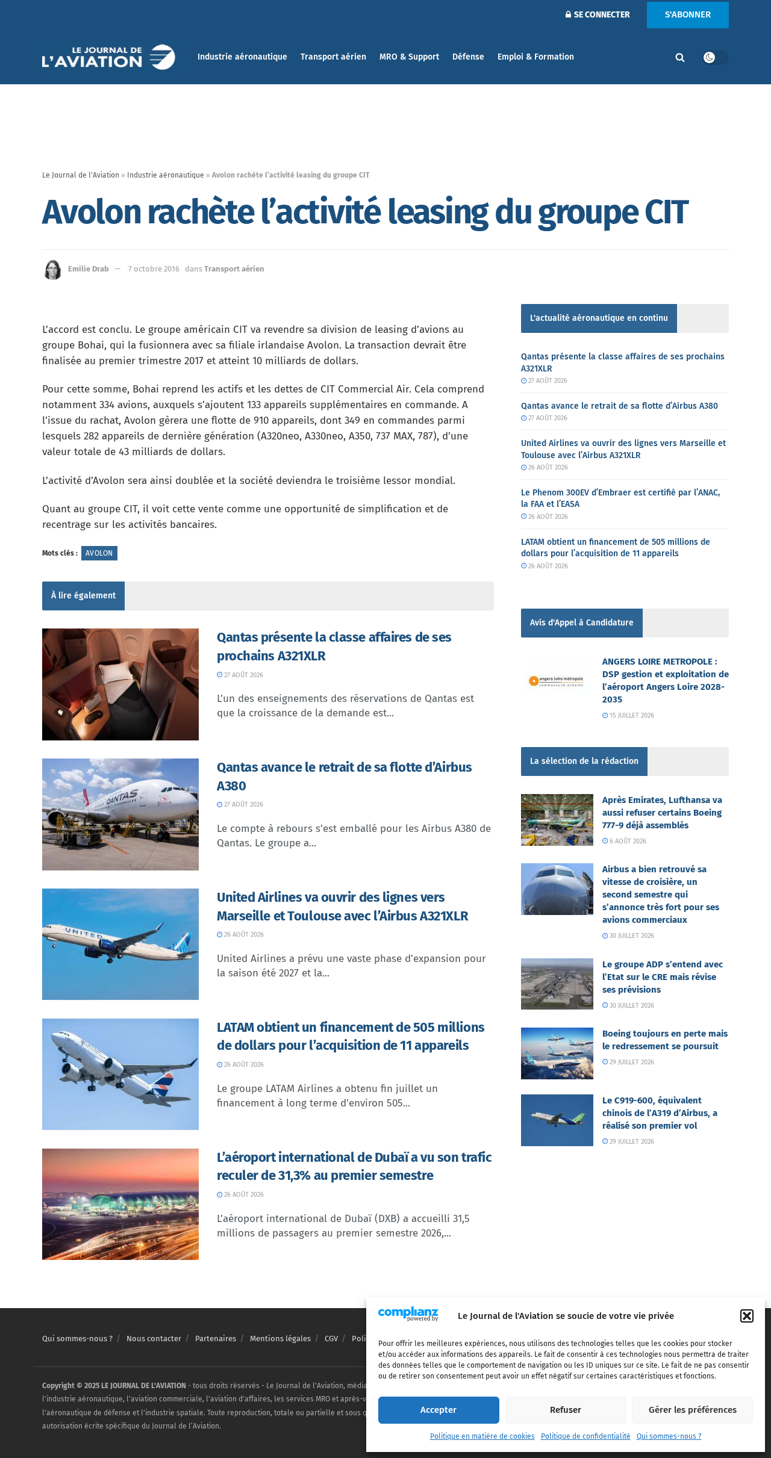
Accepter (438, 1409)
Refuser (565, 1409)
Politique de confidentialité (586, 1436)
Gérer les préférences (693, 1409)
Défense (468, 57)
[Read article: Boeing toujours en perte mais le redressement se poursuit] (557, 1053)
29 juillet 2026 (631, 1062)
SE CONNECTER (601, 15)
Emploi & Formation (536, 57)
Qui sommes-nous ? (669, 1436)
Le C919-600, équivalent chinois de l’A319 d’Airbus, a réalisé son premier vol (659, 1113)
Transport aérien (333, 57)
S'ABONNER (688, 14)
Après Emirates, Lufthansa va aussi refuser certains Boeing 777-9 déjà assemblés (662, 813)
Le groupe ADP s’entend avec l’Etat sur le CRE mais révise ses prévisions (662, 977)
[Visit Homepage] (111, 57)
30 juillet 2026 (631, 936)
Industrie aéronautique (242, 57)
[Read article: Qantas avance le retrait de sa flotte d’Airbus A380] (120, 814)
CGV (331, 1338)
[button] (747, 1316)
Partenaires (215, 1338)
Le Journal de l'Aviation (80, 175)
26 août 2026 (243, 934)
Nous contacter (153, 1338)
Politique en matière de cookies (482, 1436)
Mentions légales (280, 1338)
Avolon (99, 553)
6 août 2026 (627, 841)
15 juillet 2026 (631, 715)
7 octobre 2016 (153, 268)
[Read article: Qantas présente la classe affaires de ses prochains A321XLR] (120, 684)
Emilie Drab (88, 268)
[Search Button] (680, 57)
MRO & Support (409, 57)
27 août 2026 (242, 675)
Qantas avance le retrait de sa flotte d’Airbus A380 (619, 406)
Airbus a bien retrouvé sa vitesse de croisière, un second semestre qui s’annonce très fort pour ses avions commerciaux (660, 894)
